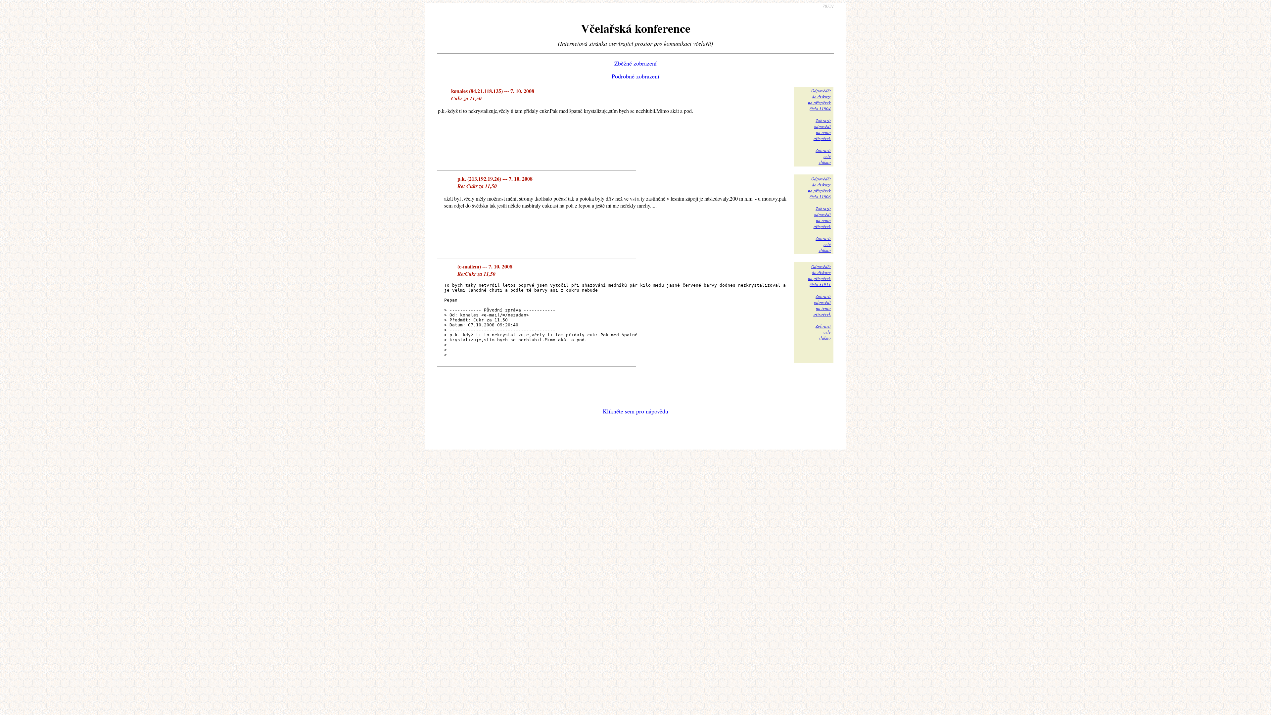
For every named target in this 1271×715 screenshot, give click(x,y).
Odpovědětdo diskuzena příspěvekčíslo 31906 (819, 188)
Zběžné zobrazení (635, 63)
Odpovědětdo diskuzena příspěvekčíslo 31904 (819, 100)
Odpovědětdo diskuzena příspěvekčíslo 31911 (819, 275)
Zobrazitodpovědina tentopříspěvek (822, 129)
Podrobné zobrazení (635, 76)
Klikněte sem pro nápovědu (635, 411)
